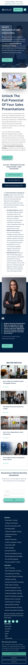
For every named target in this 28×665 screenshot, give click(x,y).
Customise (14, 657)
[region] (14, 652)
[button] (25, 9)
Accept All (14, 653)
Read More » (6, 387)
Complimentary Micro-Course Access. (14, 3)
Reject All (14, 661)
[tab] (14, 175)
